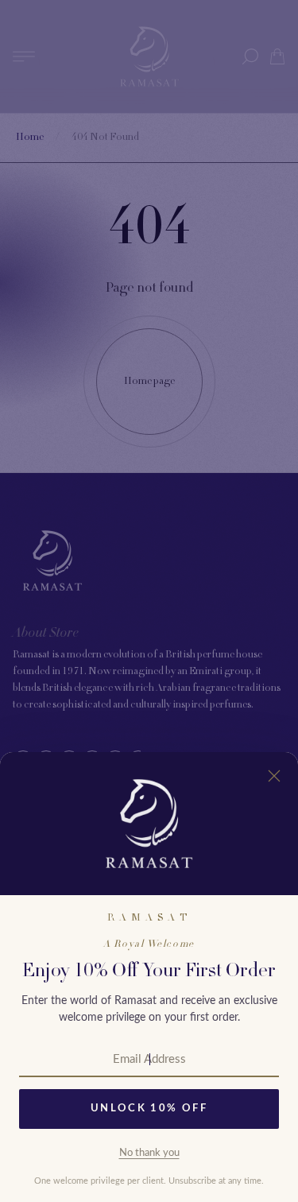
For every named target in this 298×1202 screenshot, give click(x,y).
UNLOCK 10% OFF (149, 1108)
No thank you (149, 1153)
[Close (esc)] (274, 775)
